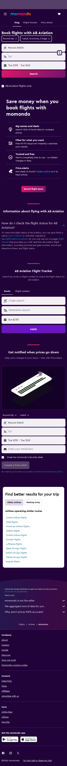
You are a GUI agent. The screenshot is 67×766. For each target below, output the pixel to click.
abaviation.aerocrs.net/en (14, 239)
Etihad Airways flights (16, 557)
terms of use (41, 472)
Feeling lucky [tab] (33, 502)
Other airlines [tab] (14, 502)
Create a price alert (45, 172)
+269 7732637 (15, 236)
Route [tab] (7, 291)
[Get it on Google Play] (10, 739)
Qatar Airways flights (16, 548)
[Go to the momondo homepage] (21, 13)
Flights (22, 624)
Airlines (31, 624)
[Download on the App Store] (28, 739)
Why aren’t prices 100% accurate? (24, 612)
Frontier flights (13, 540)
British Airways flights (16, 553)
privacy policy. (57, 472)
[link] (33, 189)
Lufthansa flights (14, 544)
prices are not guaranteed (16, 591)
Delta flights (12, 522)
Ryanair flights (13, 562)
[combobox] (36, 300)
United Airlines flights (16, 518)
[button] (5, 14)
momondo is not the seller (20, 600)
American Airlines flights (17, 526)
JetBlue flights (13, 531)
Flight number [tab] (22, 291)
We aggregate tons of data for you (24, 606)
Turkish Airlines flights (16, 535)
